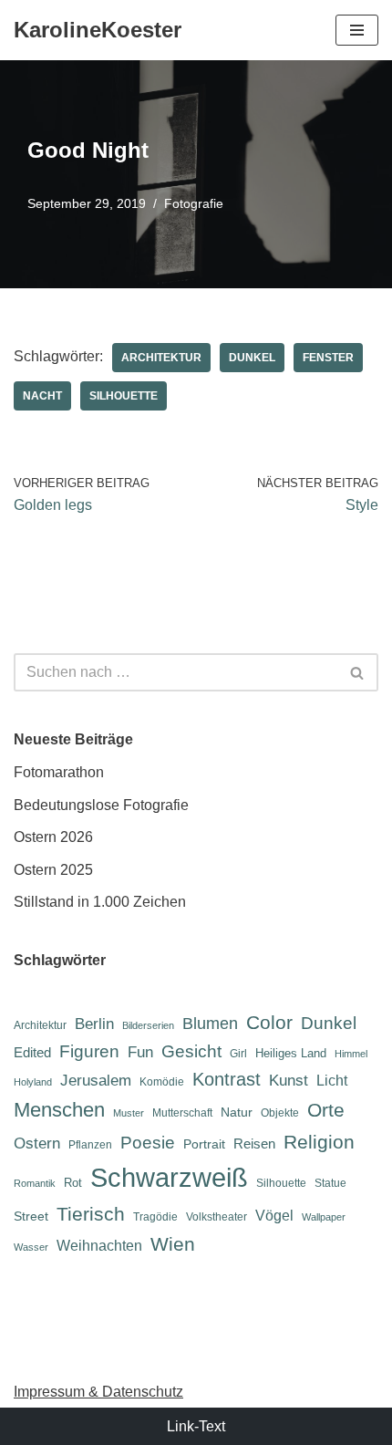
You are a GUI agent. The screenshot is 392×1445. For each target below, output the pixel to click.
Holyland (33, 1081)
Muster (128, 1112)
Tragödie (155, 1217)
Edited (32, 1052)
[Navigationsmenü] (356, 30)
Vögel (274, 1215)
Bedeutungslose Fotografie (101, 805)
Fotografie (193, 203)
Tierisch (91, 1213)
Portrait (204, 1144)
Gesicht (191, 1051)
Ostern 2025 (53, 870)
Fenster (328, 357)
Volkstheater (216, 1217)
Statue (330, 1183)
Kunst (288, 1080)
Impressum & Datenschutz (98, 1391)
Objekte (280, 1113)
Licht (331, 1080)
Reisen (254, 1143)
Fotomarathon (59, 772)
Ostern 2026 (53, 837)
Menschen (59, 1109)
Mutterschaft (182, 1113)
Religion (319, 1141)
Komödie (161, 1082)
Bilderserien (148, 1025)
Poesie (147, 1142)
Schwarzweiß (169, 1177)
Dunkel (252, 357)
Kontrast (226, 1079)
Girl (238, 1053)
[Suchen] (357, 672)
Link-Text (196, 1426)
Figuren (89, 1051)
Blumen (210, 1023)
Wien (172, 1243)
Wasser (31, 1247)
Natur (237, 1112)
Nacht (42, 396)
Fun (140, 1052)
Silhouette (123, 396)
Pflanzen (90, 1144)
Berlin (94, 1023)
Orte (326, 1109)
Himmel (351, 1053)
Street (31, 1216)
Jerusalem (95, 1080)
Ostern (37, 1143)
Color (269, 1022)
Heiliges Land (290, 1053)
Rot (73, 1183)
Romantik (35, 1183)
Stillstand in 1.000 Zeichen (100, 902)
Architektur (161, 357)
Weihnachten (99, 1245)
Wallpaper (324, 1216)
